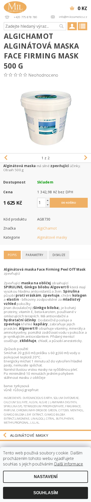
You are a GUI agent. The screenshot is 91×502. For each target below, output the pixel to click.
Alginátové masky (52, 237)
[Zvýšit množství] (47, 200)
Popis (12, 255)
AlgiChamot (47, 228)
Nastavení (45, 477)
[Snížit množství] (47, 204)
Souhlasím (45, 493)
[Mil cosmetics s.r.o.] (15, 6)
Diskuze (59, 255)
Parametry (34, 255)
